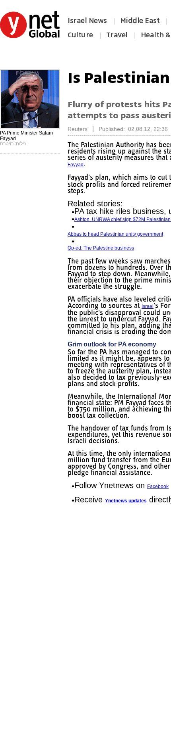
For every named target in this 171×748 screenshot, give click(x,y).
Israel (148, 306)
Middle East (140, 20)
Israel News (87, 20)
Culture (80, 34)
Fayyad (76, 164)
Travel (117, 34)
